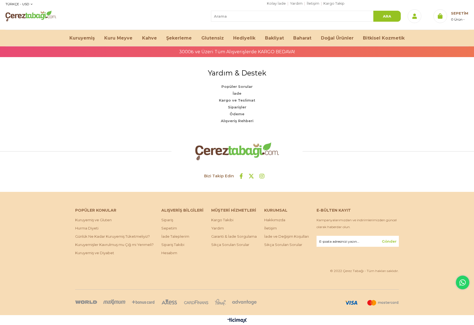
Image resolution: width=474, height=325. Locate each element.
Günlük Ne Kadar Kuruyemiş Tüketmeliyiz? (112, 236)
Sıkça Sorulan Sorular (230, 244)
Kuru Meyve (118, 38)
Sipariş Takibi (172, 244)
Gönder (389, 241)
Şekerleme (179, 38)
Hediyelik (244, 38)
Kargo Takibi (222, 220)
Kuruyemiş (82, 38)
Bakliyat (274, 38)
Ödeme (237, 114)
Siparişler (237, 107)
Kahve (149, 38)
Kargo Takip (334, 3)
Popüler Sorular (237, 87)
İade (237, 93)
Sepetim (169, 228)
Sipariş (167, 220)
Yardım (296, 3)
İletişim (313, 3)
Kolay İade (276, 3)
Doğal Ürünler (337, 38)
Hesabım (169, 253)
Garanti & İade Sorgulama (234, 236)
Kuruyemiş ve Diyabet (94, 253)
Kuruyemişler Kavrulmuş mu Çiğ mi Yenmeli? (114, 244)
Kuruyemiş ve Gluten (93, 220)
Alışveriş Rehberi (237, 121)
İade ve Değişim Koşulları (286, 236)
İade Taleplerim (175, 236)
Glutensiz (212, 38)
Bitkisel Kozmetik (384, 38)
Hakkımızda (274, 220)
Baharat (302, 38)
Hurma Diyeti (86, 228)
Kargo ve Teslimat (237, 100)
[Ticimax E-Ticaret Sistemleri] (237, 321)
